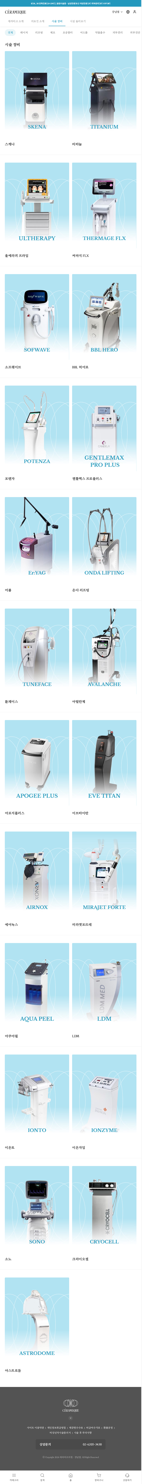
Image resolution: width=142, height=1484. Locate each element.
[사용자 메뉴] (134, 12)
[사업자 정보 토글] (70, 1409)
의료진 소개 (37, 21)
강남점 (115, 12)
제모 (52, 32)
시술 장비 (57, 21)
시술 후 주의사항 (83, 1433)
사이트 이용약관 (35, 1428)
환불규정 (108, 1428)
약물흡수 (100, 32)
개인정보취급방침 (56, 1428)
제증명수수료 (76, 1428)
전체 (10, 32)
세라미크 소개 (16, 21)
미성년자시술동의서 (60, 1433)
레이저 (24, 32)
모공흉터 (68, 32)
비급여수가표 (93, 1428)
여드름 (84, 32)
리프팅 (39, 32)
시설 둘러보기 (78, 21)
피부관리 (118, 32)
